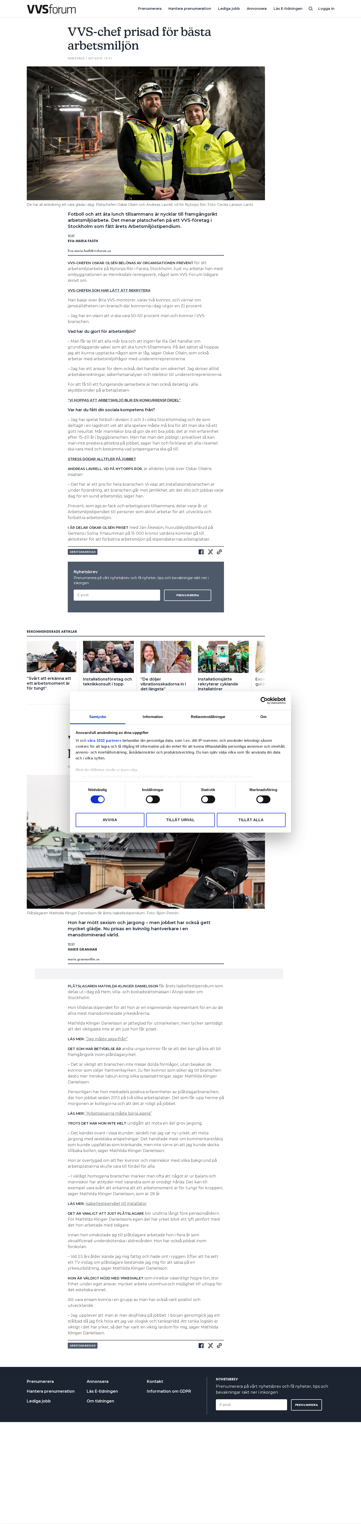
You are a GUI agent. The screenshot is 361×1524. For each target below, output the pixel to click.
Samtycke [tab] (97, 716)
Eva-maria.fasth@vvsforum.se (89, 250)
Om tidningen (100, 1401)
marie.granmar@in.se (84, 959)
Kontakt (155, 1381)
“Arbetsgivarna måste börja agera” (118, 1113)
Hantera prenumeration (189, 8)
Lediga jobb (229, 8)
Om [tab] (263, 716)
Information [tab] (153, 716)
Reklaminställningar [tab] (208, 716)
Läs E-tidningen (288, 8)
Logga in (326, 8)
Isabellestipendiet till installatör (116, 1203)
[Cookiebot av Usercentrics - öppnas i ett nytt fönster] (264, 700)
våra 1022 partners (104, 740)
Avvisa (110, 820)
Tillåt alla (251, 820)
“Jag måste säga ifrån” (106, 1039)
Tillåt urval (180, 820)
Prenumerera (150, 8)
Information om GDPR (169, 1391)
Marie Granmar (82, 949)
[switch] (153, 799)
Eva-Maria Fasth (83, 241)
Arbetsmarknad (83, 552)
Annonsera (257, 8)
